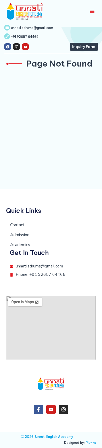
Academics (20, 245)
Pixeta (91, 442)
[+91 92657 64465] (7, 36)
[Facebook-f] (38, 409)
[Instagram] (16, 46)
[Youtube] (25, 46)
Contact (17, 225)
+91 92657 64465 (24, 37)
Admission (19, 235)
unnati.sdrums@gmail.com (32, 28)
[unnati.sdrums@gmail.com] (7, 28)
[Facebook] (7, 46)
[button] (92, 11)
